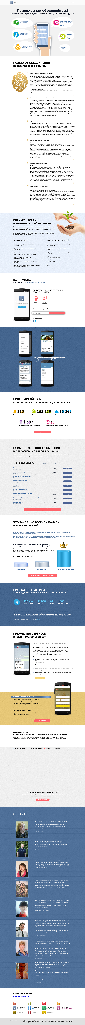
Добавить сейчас (42, 799)
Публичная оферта (27, 1021)
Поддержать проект (69, 1021)
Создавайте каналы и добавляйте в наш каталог (42, 575)
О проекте (25, 1020)
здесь (38, 619)
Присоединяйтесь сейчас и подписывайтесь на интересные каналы (43, 509)
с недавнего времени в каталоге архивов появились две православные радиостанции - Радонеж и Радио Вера (53, 665)
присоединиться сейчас (42, 432)
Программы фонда (38, 1022)
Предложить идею (42, 720)
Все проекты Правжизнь (28, 1022)
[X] (35, 321)
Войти (71, 2)
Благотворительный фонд (44, 1020)
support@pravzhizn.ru (21, 996)
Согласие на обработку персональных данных (54, 1021)
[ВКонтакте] (33, 321)
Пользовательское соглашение (56, 1020)
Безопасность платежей (68, 1020)
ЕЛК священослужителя (33, 1020)
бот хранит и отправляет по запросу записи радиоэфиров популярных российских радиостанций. (54, 669)
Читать (67, 468)
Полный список (40, 678)
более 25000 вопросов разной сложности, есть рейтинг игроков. (53, 673)
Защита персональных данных (38, 1021)
